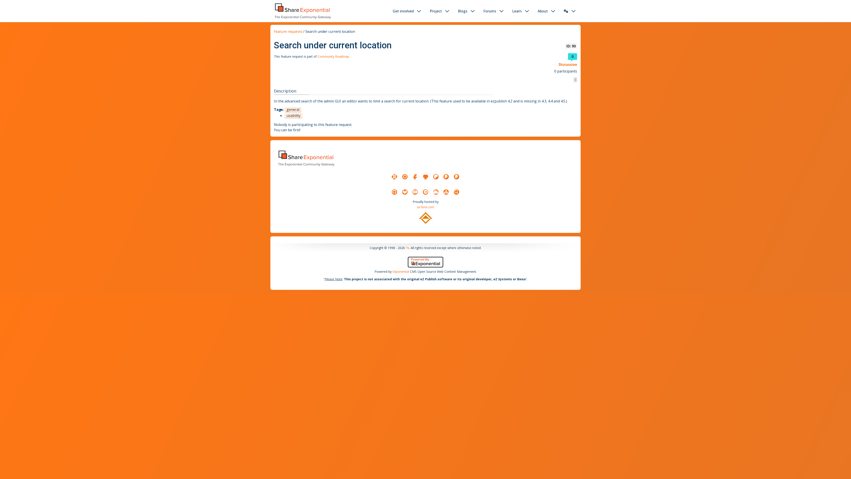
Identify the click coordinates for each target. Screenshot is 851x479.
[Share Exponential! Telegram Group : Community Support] (425, 192)
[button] (566, 11)
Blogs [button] (462, 11)
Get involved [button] (403, 11)
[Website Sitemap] (446, 192)
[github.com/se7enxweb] (394, 192)
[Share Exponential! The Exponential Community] (302, 11)
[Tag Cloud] (436, 192)
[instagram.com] (405, 176)
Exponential (400, 271)
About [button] (543, 11)
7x (407, 248)
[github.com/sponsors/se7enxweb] (425, 176)
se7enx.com (425, 207)
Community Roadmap (333, 56)
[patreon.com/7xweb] (436, 176)
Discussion (568, 64)
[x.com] (394, 176)
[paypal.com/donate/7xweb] (456, 176)
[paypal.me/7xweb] (446, 176)
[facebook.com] (415, 176)
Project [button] (436, 11)
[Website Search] (456, 192)
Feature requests (288, 31)
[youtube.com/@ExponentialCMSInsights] (415, 192)
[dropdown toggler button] (419, 11)
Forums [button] (489, 11)
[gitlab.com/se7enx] (405, 192)
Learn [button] (517, 11)
